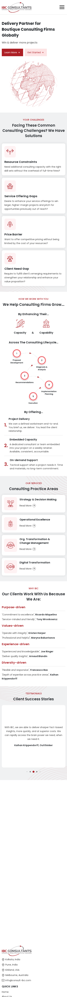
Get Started (34, 52)
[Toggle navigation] (62, 7)
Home (5, 992)
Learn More (10, 52)
